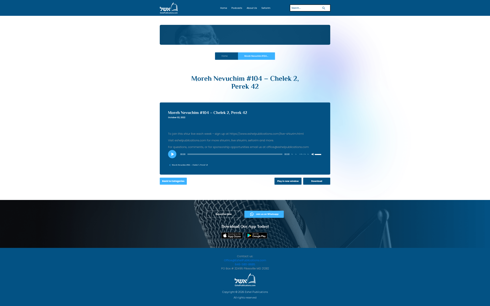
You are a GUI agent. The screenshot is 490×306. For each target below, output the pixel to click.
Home (223, 8)
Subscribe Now (223, 214)
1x (296, 154)
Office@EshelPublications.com (245, 260)
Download (316, 181)
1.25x (301, 154)
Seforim (265, 8)
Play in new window (288, 181)
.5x (292, 154)
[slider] (318, 154)
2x (308, 154)
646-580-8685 (245, 264)
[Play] (172, 154)
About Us (252, 8)
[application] (245, 154)
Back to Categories (173, 181)
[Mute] (312, 154)
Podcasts (236, 8)
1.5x (304, 154)
